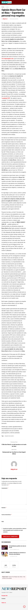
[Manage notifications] (24, 606)
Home (3, 7)
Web (8, 58)
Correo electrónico (7, 514)
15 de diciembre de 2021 (14, 549)
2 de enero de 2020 (13, 556)
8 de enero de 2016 (14, 18)
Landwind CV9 (6, 98)
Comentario (5, 488)
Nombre (4, 507)
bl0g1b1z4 (5, 18)
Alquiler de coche (9, 436)
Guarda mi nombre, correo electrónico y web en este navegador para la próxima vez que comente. (14, 530)
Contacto (3, 598)
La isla (7, 7)
